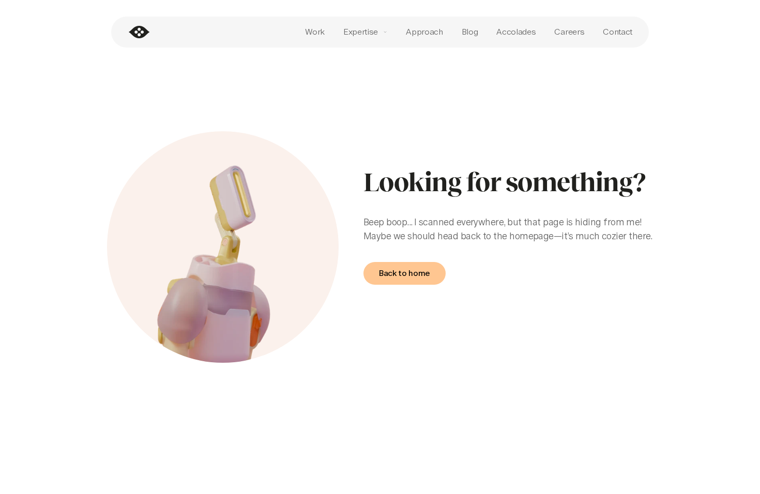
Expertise (360, 32)
